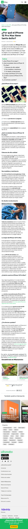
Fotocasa (4, 515)
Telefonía (20, 442)
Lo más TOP (8, 25)
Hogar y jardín (6, 433)
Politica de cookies (5, 477)
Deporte (16, 429)
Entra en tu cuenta (5, 501)
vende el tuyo (12, 357)
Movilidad (5, 438)
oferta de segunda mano (20, 344)
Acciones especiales (7, 427)
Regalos (5, 440)
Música (11, 438)
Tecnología (14, 442)
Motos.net (11, 518)
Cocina (10, 429)
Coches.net (5, 518)
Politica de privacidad (6, 474)
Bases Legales (21, 427)
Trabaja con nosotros (6, 491)
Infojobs (16, 515)
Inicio (3, 25)
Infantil (22, 433)
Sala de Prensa (4, 488)
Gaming (20, 431)
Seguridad (20, 440)
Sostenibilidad (6, 442)
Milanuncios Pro (5, 498)
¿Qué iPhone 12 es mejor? (11, 61)
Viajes (5, 444)
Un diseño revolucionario (13, 71)
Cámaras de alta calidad (12, 67)
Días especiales (7, 431)
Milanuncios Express (6, 484)
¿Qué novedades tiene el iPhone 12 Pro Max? (14, 64)
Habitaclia (10, 515)
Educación (14, 431)
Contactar (3, 468)
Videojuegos (11, 444)
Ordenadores (18, 438)
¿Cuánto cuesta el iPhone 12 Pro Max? (13, 77)
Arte (15, 427)
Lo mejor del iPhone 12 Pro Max (13, 73)
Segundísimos (12, 440)
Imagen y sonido (15, 433)
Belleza (5, 429)
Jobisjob (17, 518)
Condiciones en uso (6, 471)
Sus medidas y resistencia (13, 69)
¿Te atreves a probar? (10, 80)
